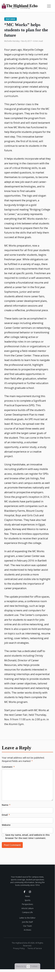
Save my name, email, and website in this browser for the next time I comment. (27, 836)
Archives (27, 930)
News (27, 896)
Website (6, 824)
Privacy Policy (19, 948)
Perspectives (27, 904)
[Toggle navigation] (49, 6)
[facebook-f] (24, 891)
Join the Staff (27, 922)
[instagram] (30, 891)
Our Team (27, 926)
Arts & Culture (27, 908)
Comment (8, 766)
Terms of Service (35, 948)
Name (6, 804)
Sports (27, 900)
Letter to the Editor (27, 918)
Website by (26, 966)
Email (6, 814)
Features (10, 19)
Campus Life (27, 912)
